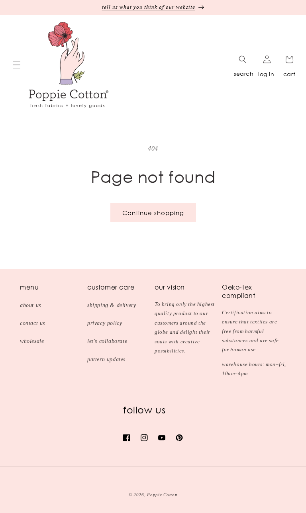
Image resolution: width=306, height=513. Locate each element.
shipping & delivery (111, 305)
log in (266, 73)
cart (289, 73)
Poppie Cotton (162, 494)
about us (30, 305)
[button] (17, 65)
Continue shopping (153, 212)
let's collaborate (107, 341)
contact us (32, 323)
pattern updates (106, 359)
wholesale (32, 341)
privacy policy (104, 323)
